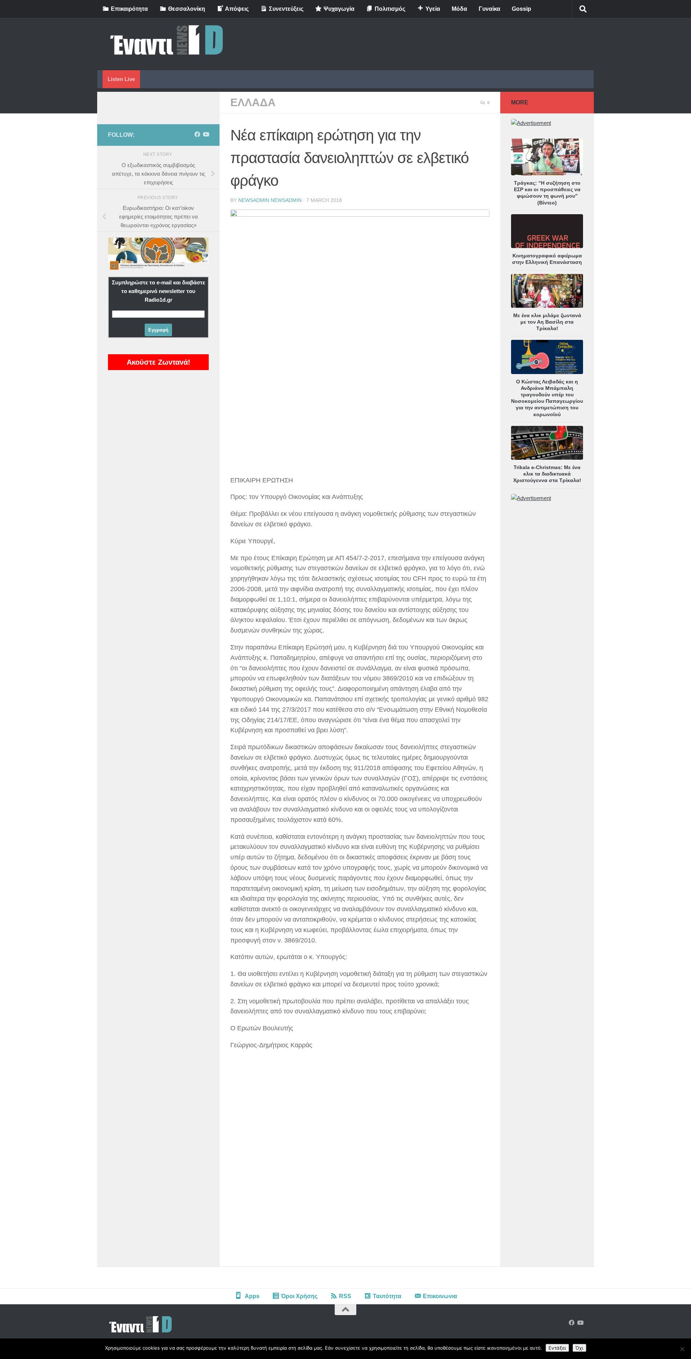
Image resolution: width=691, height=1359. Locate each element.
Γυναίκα (489, 9)
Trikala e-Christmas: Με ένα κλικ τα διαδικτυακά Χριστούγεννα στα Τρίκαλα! (547, 473)
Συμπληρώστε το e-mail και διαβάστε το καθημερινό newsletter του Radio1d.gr (158, 291)
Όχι (579, 1348)
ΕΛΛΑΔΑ (253, 102)
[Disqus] (359, 1167)
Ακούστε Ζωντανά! (158, 362)
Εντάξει (557, 1348)
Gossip (521, 9)
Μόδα (459, 9)
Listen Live (121, 79)
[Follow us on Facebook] (197, 134)
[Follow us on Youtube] (206, 134)
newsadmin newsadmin (270, 200)
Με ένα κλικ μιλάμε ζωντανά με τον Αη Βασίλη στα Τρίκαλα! (547, 321)
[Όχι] (682, 1349)
